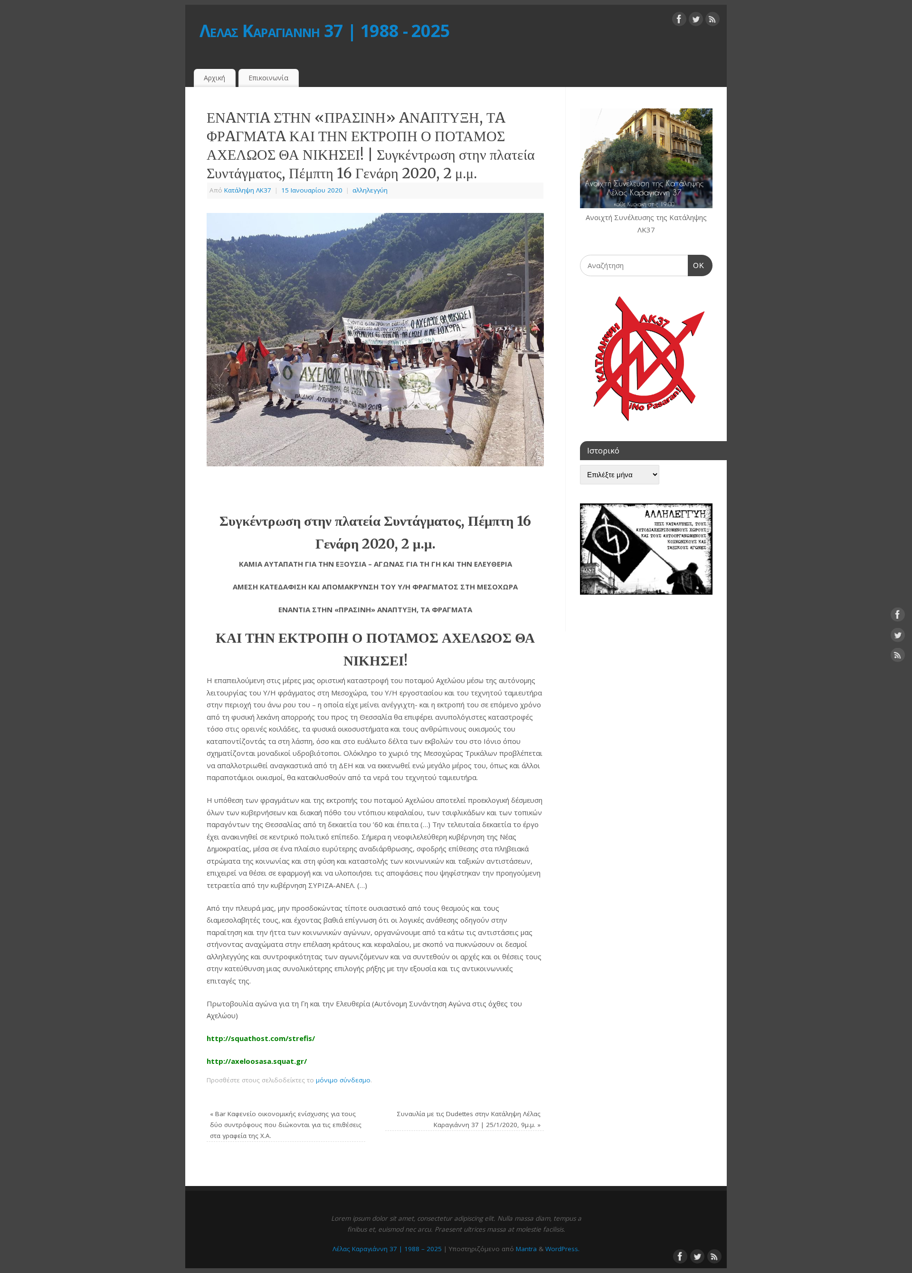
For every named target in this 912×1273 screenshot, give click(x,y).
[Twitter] (696, 21)
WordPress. (562, 1248)
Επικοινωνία (268, 77)
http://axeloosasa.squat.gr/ (257, 1061)
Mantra (526, 1248)
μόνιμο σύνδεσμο (343, 1080)
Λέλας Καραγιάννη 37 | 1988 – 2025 (387, 1248)
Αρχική (214, 77)
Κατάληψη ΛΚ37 (247, 190)
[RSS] (712, 21)
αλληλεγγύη (370, 190)
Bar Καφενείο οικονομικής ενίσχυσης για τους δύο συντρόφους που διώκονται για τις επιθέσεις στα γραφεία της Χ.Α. (285, 1124)
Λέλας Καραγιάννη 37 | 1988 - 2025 (325, 30)
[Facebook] (679, 21)
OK (696, 265)
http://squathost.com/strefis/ (261, 1038)
